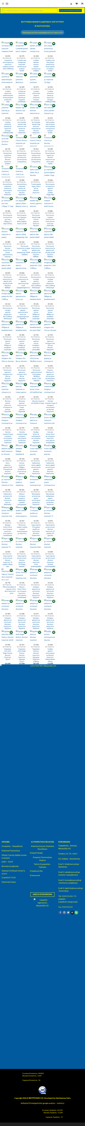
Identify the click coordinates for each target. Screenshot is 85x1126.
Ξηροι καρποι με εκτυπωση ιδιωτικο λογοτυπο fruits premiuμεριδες (36, 561)
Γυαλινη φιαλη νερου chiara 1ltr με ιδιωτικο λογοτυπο (36, 188)
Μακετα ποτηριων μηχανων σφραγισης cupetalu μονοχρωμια (22, 499)
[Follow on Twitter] (68, 913)
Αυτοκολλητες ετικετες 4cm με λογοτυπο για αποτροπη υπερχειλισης (22, 157)
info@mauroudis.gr (72, 864)
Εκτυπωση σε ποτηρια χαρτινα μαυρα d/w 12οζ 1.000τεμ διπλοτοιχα (36, 282)
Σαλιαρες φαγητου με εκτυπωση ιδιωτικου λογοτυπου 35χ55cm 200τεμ (8, 624)
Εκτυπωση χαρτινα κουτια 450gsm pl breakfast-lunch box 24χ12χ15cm (7, 345)
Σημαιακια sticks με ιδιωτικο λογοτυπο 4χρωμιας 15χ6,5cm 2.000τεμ (36, 655)
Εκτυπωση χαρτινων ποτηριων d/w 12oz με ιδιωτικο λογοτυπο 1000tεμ (50, 345)
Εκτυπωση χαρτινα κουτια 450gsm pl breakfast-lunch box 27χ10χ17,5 (22, 345)
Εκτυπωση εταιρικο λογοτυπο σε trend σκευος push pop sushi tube (50, 220)
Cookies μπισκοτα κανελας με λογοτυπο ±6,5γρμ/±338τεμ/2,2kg (8, 127)
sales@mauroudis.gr (72, 872)
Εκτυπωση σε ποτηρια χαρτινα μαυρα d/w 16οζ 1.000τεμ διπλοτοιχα (50, 282)
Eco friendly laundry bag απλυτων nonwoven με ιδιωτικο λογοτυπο (36, 127)
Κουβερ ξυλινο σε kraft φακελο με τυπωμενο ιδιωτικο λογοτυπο (36, 437)
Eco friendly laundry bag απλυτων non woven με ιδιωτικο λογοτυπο (21, 127)
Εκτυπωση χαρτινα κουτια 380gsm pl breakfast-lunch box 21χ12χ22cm (50, 314)
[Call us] (76, 913)
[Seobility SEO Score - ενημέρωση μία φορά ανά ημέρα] (42, 1090)
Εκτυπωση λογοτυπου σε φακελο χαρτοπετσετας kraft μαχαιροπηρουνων (23, 282)
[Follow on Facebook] (60, 913)
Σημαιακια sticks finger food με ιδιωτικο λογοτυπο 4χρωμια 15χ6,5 (22, 655)
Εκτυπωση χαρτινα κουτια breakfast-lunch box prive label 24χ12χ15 (36, 345)
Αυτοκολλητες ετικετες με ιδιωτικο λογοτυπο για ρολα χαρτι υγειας (50, 158)
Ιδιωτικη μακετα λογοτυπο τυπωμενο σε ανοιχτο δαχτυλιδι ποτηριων (7, 407)
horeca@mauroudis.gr (73, 880)
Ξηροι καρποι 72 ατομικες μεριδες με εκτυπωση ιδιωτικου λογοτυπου (36, 530)
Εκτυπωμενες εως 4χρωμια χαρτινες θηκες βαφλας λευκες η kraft (22, 219)
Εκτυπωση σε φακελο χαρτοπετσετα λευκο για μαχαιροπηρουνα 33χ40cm (23, 313)
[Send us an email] (72, 913)
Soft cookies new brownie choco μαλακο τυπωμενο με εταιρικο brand (50, 127)
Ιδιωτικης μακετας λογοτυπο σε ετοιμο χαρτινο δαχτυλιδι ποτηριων (21, 407)
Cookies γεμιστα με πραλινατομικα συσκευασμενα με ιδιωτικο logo (8, 96)
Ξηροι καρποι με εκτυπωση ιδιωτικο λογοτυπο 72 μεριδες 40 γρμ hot (50, 530)
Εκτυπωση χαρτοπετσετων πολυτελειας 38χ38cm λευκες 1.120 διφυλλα (36, 375)
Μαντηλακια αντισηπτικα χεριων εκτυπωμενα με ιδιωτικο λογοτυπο (36, 499)
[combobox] (29, 10)
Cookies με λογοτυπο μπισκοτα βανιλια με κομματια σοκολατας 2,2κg (22, 97)
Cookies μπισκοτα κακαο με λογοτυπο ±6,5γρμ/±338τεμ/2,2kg (50, 96)
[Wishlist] (77, 3)
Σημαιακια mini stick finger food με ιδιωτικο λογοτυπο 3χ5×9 (7, 654)
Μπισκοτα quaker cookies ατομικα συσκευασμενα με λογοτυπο (22, 529)
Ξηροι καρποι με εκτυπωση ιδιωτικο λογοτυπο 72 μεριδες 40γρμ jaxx (8, 561)
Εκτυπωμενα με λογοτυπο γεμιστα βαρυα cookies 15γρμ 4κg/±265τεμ (50, 190)
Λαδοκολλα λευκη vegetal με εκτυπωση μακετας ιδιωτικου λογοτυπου (36, 468)
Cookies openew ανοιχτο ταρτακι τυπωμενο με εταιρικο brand (36, 66)
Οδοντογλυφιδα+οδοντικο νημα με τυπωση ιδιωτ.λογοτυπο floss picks (12, 590)
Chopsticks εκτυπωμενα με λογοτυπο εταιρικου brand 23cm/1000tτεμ (8, 64)
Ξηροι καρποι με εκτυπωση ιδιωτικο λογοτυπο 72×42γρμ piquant (21, 561)
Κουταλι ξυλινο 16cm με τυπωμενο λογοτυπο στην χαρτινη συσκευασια (50, 437)
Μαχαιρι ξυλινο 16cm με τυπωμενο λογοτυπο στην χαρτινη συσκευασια (7, 530)
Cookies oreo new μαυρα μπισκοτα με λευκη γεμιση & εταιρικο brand (50, 65)
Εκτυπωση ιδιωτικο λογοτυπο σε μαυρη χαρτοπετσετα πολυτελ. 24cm (8, 252)
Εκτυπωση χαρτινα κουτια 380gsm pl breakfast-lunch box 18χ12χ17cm (36, 314)
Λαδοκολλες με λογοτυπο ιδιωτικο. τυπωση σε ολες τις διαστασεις (7, 499)
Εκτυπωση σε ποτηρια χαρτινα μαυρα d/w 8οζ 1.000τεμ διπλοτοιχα (7, 313)
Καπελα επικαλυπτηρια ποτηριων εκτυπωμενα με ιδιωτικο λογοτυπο (50, 406)
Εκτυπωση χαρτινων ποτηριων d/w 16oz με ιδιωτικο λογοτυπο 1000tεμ (8, 376)
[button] (3, 3)
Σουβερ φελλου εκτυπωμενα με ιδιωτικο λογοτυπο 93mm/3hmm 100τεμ (50, 655)
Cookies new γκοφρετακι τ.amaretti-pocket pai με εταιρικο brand (21, 65)
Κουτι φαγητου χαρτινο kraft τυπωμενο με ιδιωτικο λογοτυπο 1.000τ (7, 469)
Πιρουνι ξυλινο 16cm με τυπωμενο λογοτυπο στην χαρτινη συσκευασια (21, 592)
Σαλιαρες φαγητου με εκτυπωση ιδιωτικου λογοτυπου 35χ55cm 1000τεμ (36, 593)
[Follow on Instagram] (64, 913)
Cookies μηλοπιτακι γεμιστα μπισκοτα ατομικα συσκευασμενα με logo (36, 97)
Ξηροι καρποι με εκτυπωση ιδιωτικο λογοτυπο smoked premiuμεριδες (50, 561)
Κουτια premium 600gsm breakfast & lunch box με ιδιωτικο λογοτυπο (21, 469)
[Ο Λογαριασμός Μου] (71, 3)
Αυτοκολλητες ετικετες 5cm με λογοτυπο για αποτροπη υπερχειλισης (36, 157)
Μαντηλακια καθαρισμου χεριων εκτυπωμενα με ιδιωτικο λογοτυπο (50, 499)
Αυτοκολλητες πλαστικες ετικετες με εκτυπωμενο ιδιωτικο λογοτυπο (8, 189)
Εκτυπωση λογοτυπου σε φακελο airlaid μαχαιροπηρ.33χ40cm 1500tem (24, 250)
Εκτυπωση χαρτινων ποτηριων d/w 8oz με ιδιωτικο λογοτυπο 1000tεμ (22, 376)
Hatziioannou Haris (63, 1098)
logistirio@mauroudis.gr (74, 888)
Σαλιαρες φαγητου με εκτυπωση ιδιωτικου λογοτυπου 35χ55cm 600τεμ (36, 624)
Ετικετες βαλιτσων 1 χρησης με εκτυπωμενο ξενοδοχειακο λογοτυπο (50, 375)
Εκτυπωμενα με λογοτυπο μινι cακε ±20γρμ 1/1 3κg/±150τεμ (7, 219)
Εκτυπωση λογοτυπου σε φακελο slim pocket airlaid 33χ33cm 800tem (36, 251)
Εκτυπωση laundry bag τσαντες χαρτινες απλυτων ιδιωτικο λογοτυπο (36, 221)
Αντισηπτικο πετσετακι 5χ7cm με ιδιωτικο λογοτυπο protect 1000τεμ (7, 159)
